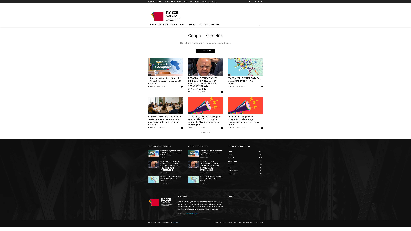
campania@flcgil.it (192, 213)
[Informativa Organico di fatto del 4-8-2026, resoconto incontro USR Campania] (165, 67)
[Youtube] (261, 1)
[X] (255, 1)
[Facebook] (249, 1)
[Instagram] (252, 1)
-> (149, 74)
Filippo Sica (152, 86)
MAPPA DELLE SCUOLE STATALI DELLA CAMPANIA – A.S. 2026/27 (244, 81)
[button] (260, 24)
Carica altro (204, 132)
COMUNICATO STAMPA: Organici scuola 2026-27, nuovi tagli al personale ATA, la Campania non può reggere (205, 120)
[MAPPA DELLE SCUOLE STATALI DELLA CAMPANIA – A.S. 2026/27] (245, 67)
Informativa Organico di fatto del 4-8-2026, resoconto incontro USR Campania (165, 81)
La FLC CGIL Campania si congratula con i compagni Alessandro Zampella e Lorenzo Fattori (244, 120)
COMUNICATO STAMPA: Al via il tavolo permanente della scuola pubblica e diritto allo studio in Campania (164, 120)
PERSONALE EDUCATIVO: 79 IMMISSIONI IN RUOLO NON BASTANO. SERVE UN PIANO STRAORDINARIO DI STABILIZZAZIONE (202, 83)
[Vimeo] (258, 1)
